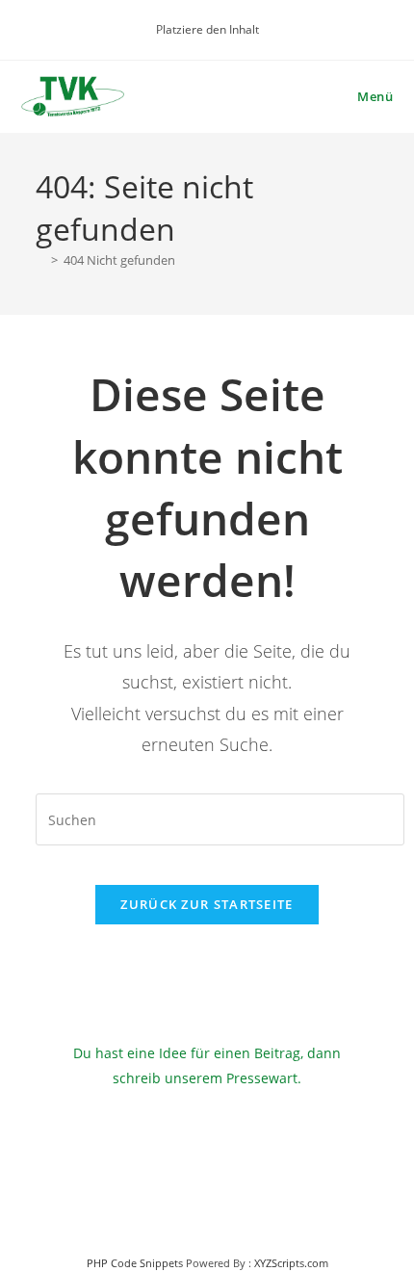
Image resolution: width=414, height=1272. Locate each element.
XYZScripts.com (291, 1263)
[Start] (40, 260)
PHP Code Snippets (135, 1263)
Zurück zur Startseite (206, 904)
